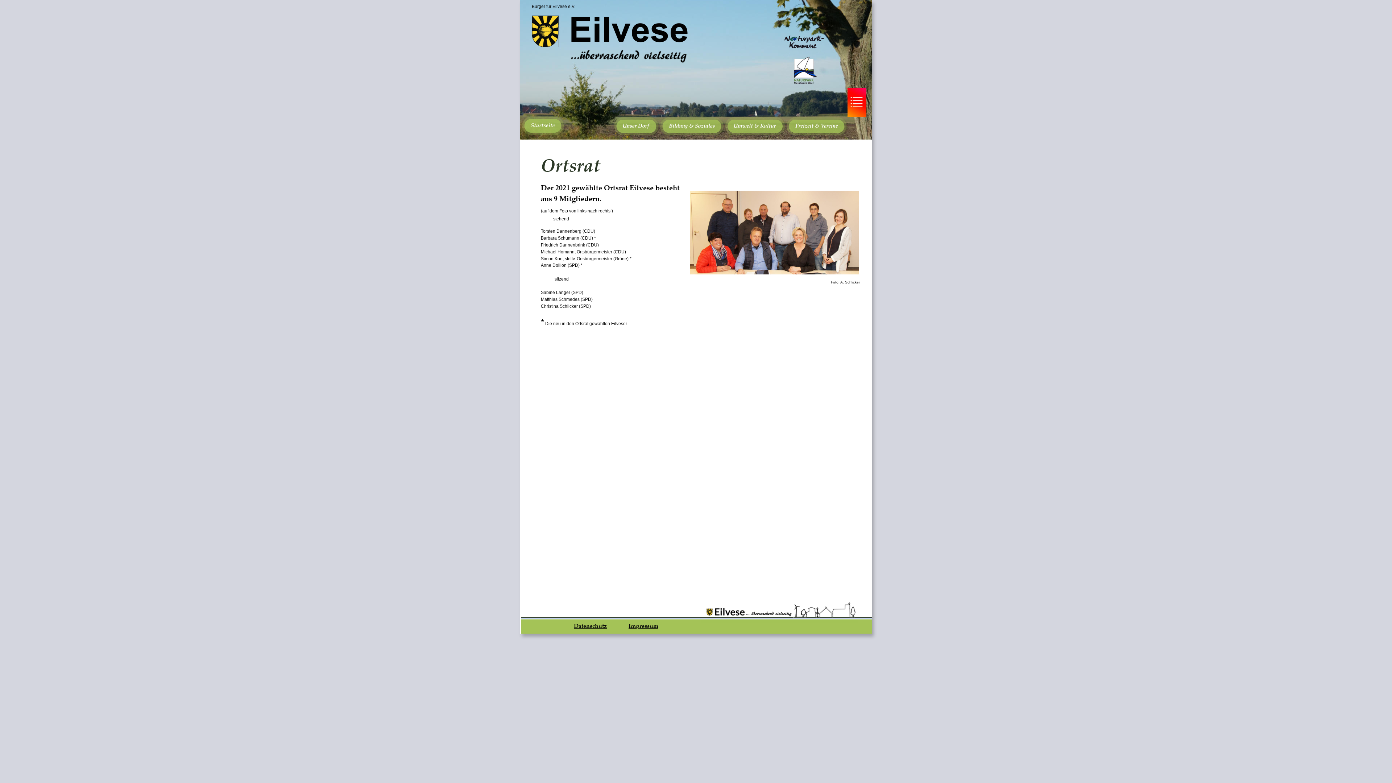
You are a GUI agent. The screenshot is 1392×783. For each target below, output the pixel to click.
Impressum (643, 626)
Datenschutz (590, 626)
